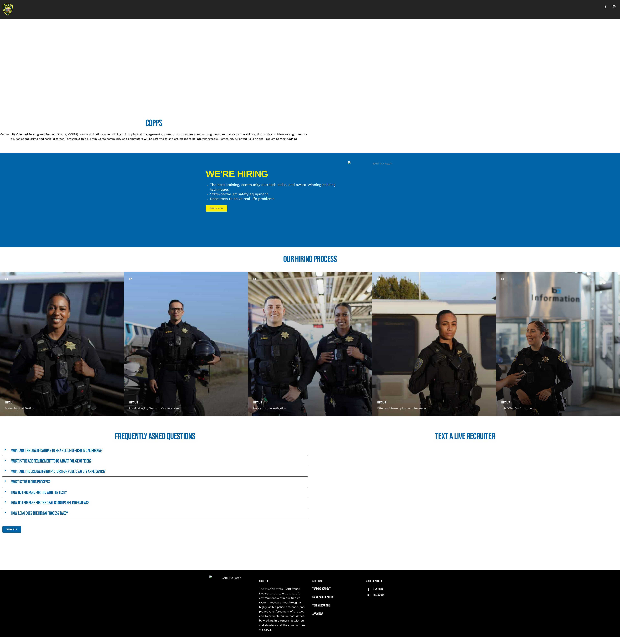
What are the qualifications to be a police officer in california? (56, 450)
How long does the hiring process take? (39, 513)
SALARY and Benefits (322, 597)
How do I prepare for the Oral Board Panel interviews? (50, 502)
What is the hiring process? (30, 482)
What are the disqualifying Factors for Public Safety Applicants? (58, 471)
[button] (155, 450)
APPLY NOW (317, 614)
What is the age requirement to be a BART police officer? (51, 461)
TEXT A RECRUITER (321, 605)
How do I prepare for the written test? (39, 492)
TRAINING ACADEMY (321, 589)
